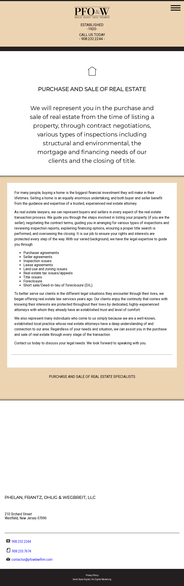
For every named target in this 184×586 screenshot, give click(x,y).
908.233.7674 (21, 551)
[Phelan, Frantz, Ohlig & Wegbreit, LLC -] (92, 21)
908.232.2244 (92, 39)
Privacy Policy (92, 575)
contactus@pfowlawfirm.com (32, 559)
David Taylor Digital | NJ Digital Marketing (92, 579)
